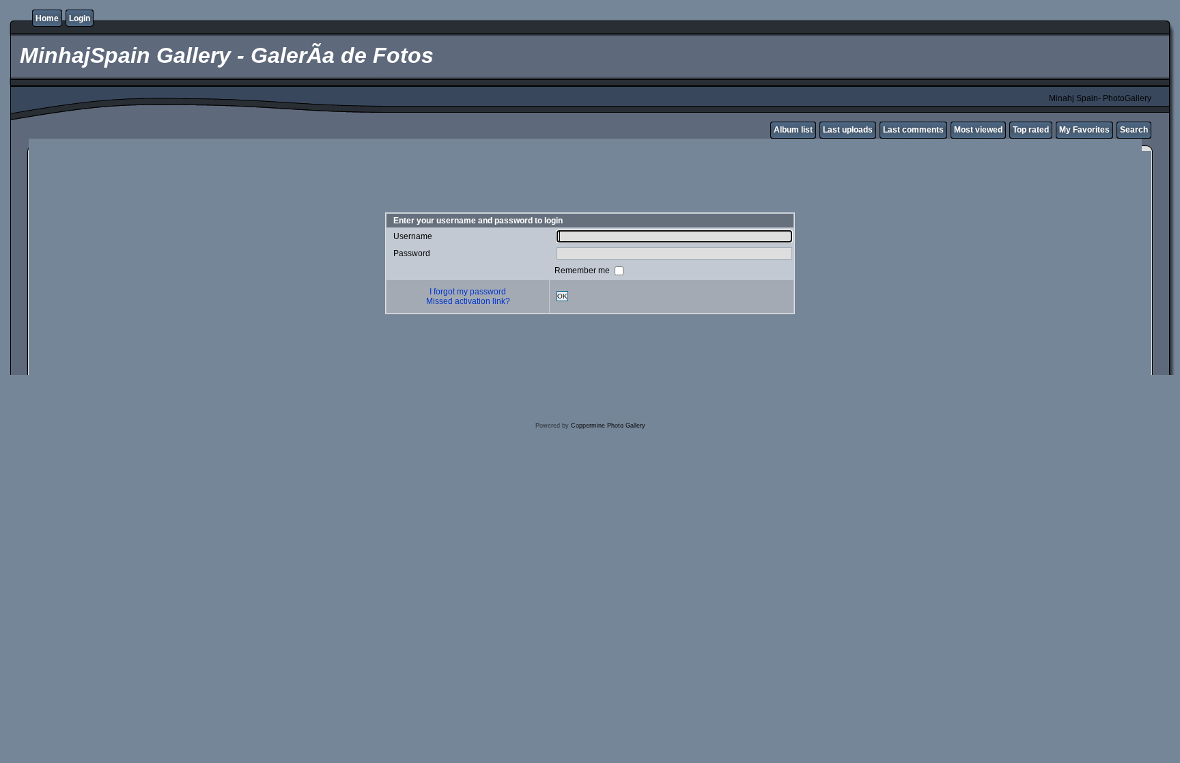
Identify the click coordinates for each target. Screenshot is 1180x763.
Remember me (583, 270)
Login (79, 18)
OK (562, 296)
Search (1134, 130)
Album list (793, 130)
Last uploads (848, 130)
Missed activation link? (468, 301)
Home (47, 18)
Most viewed (978, 130)
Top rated (1031, 130)
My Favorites (1084, 130)
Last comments (913, 130)
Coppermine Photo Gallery (608, 425)
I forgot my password (468, 291)
